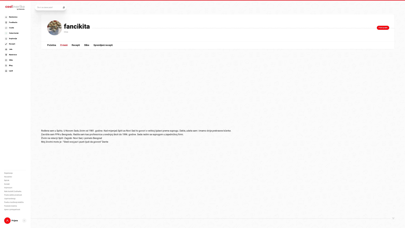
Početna (51, 45)
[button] (15, 44)
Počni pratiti (383, 27)
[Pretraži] (63, 7)
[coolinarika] (15, 7)
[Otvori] (24, 220)
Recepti (76, 45)
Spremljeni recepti (103, 45)
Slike (86, 45)
